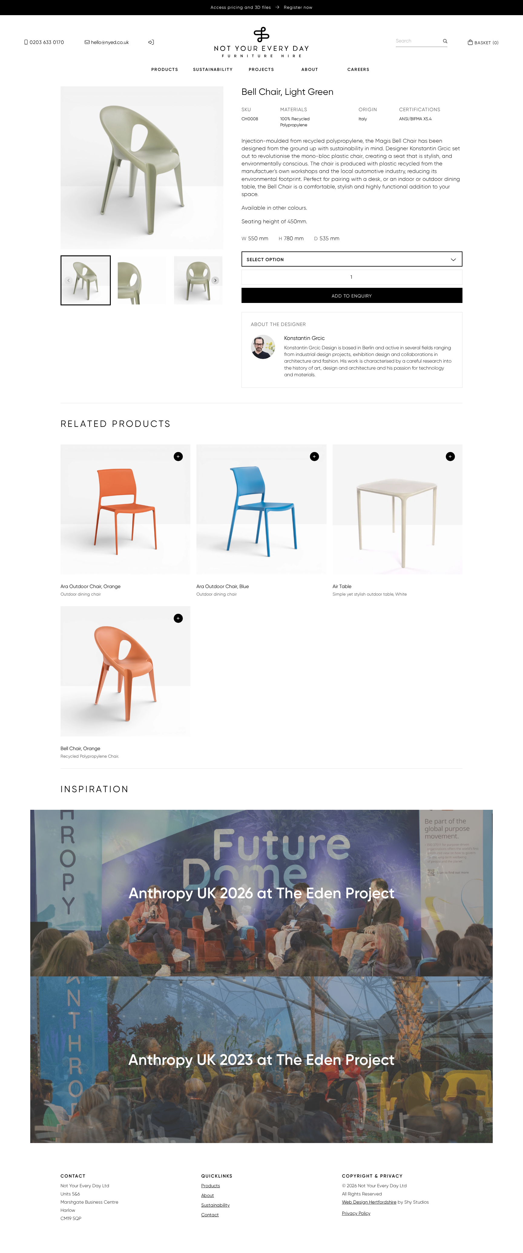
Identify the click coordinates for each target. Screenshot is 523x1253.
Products (164, 69)
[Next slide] (215, 280)
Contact (210, 1215)
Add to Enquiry (352, 296)
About (309, 69)
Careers (358, 69)
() (487, 42)
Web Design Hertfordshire (369, 1202)
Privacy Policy (356, 1213)
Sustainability (213, 69)
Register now (298, 7)
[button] (86, 280)
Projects (261, 69)
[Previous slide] (68, 280)
